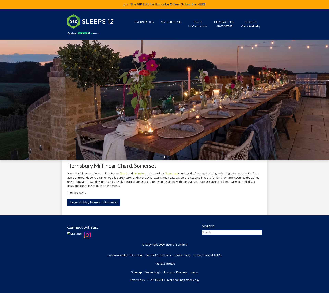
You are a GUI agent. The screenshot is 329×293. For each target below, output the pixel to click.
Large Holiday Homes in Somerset (94, 202)
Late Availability (118, 255)
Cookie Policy (182, 255)
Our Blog (136, 255)
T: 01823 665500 (164, 264)
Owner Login (153, 272)
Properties (144, 22)
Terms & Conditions (158, 255)
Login (194, 272)
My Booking (171, 22)
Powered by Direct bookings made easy (164, 280)
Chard (123, 173)
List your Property (176, 272)
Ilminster (139, 173)
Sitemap (136, 272)
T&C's (197, 24)
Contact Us (224, 24)
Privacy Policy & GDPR (207, 255)
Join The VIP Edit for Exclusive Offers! (165, 4)
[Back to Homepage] (93, 21)
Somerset (171, 173)
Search (250, 24)
